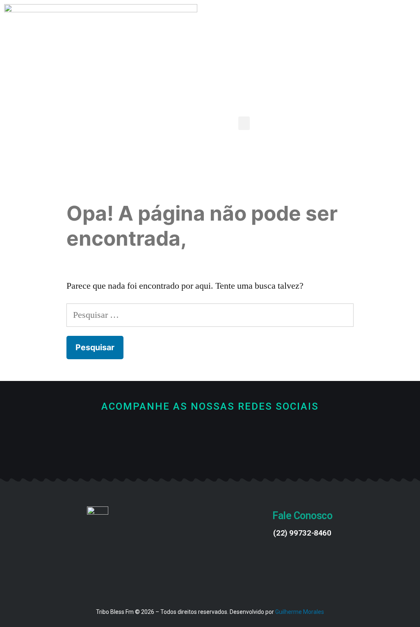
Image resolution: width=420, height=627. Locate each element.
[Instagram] (237, 451)
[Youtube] (210, 451)
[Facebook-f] (182, 451)
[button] (244, 123)
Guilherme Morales (299, 612)
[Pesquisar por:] (209, 315)
